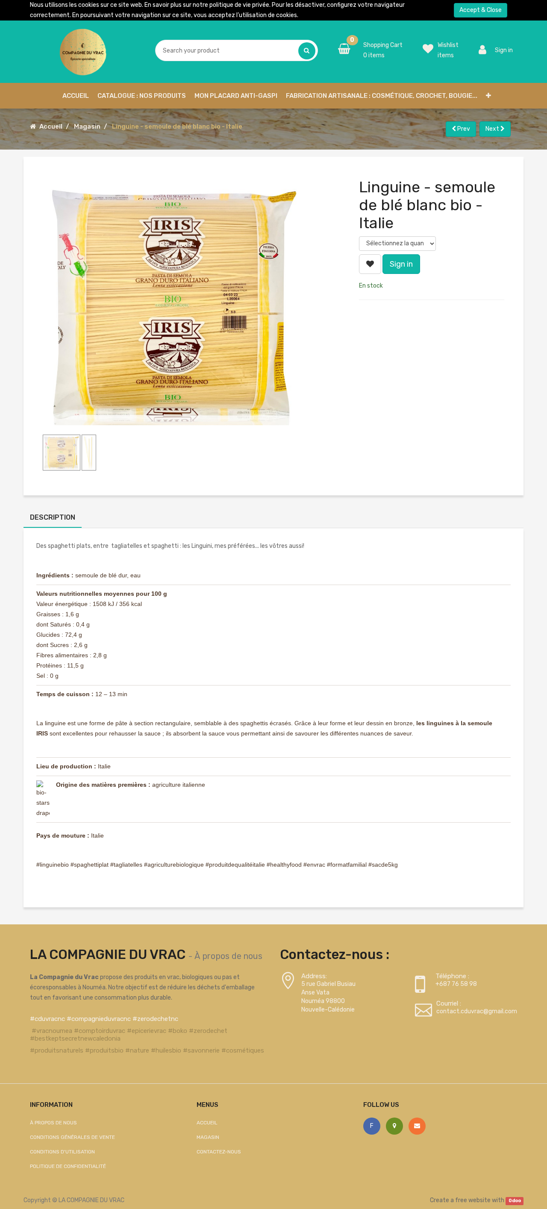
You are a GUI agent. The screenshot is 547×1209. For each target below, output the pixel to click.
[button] (488, 96)
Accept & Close (480, 10)
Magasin (87, 126)
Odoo (515, 1200)
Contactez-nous (219, 1152)
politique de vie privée (239, 5)
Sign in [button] (401, 264)
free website (473, 1200)
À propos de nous (228, 956)
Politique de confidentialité (68, 1166)
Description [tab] (52, 517)
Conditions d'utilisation (62, 1152)
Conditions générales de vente (72, 1137)
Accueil (50, 126)
